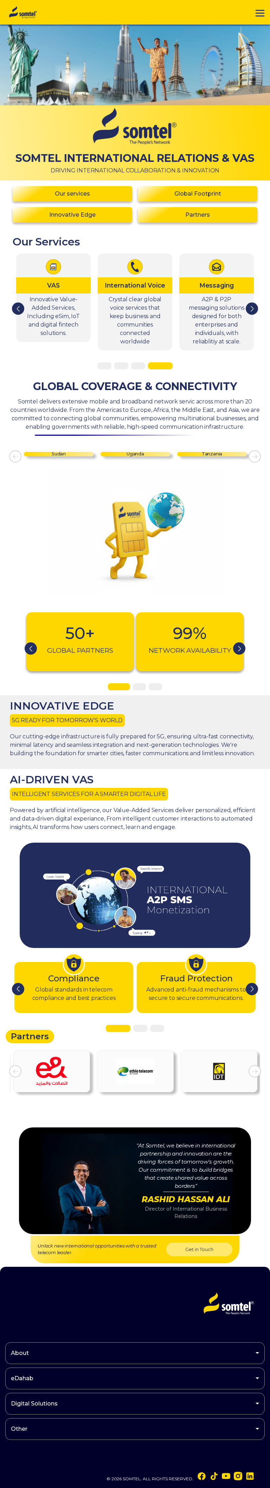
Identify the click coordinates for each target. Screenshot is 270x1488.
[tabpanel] (84, 641)
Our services (72, 193)
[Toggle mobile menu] (260, 12)
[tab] (109, 365)
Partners (197, 214)
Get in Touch (199, 1249)
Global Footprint (197, 193)
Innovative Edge (72, 214)
